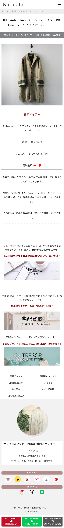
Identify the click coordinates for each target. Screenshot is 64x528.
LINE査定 (48, 383)
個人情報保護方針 (16, 395)
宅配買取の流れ (16, 383)
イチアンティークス (31, 35)
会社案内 (16, 389)
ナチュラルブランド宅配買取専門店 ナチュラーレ (34, 508)
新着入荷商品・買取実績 (50, 35)
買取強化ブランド (48, 376)
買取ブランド (16, 376)
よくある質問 (48, 389)
